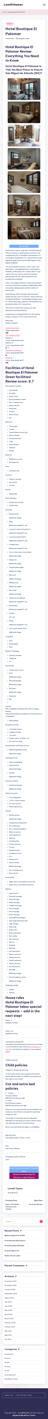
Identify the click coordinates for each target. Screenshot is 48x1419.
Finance (7, 1358)
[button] (13, 1193)
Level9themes (13, 4)
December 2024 (11, 1281)
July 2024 (8, 1302)
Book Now (24, 246)
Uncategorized (10, 1375)
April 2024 (8, 1314)
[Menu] (44, 4)
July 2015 (8, 1339)
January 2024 (10, 1327)
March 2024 (9, 1319)
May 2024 (8, 1310)
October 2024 (10, 1289)
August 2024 (9, 1298)
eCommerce (9, 1354)
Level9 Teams (15, 1188)
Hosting (7, 1367)
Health (7, 1362)
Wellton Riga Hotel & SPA (15, 1235)
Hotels (9, 24)
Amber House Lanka (12, 1256)
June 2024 (8, 1306)
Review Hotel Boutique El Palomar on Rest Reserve (24, 1176)
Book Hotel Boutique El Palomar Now (24, 1169)
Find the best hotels (24, 1395)
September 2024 (11, 1294)
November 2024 (11, 1285)
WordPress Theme (11, 1379)
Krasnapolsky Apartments (15, 1241)
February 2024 (10, 1323)
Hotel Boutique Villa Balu (14, 1246)
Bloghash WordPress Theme (24, 1415)
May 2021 (8, 1331)
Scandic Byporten (12, 1251)
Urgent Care (9, 1395)
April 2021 (8, 1335)
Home (4, 12)
